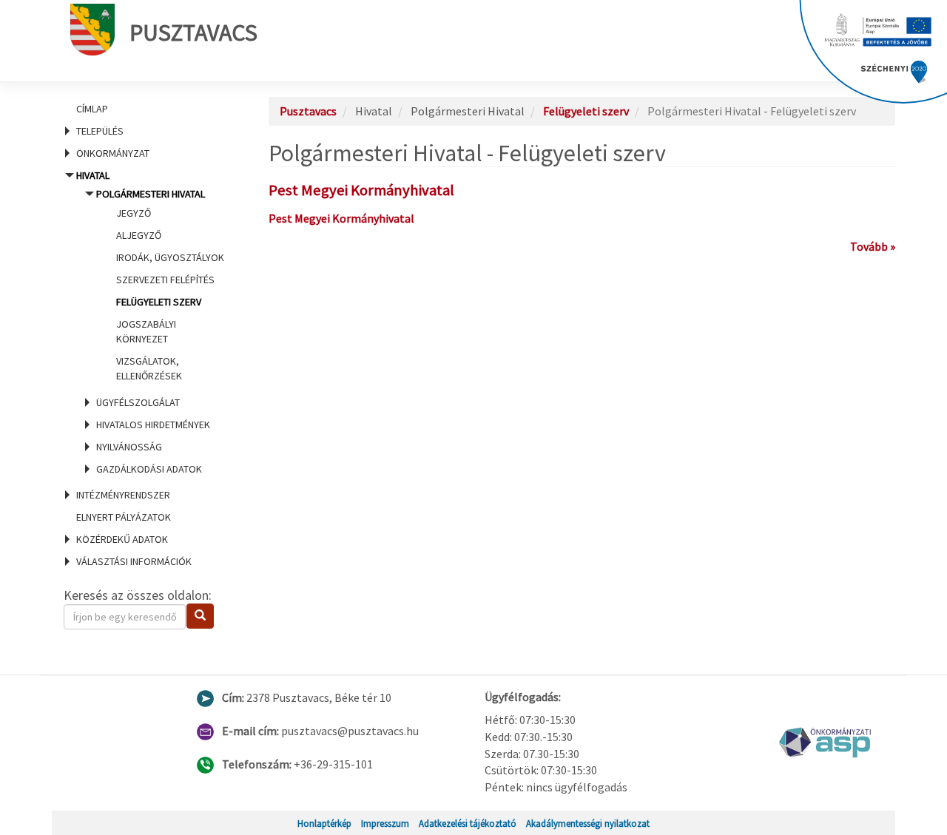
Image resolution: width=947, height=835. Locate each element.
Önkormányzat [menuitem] (112, 153)
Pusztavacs (193, 32)
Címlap (92, 108)
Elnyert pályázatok (123, 517)
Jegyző (133, 213)
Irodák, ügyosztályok (170, 257)
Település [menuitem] (100, 131)
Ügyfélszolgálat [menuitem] (138, 402)
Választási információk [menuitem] (134, 561)
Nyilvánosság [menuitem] (129, 446)
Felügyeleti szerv (158, 301)
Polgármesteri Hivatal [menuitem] (160, 284)
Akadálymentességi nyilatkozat (588, 823)
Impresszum (385, 823)
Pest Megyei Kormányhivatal (361, 190)
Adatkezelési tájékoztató (467, 823)
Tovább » (872, 246)
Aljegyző (138, 235)
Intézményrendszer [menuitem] (123, 494)
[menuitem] (148, 109)
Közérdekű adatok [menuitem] (122, 539)
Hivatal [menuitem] (148, 322)
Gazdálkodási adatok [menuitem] (149, 469)
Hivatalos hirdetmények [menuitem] (153, 424)
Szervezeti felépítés (165, 279)
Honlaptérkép (324, 823)
